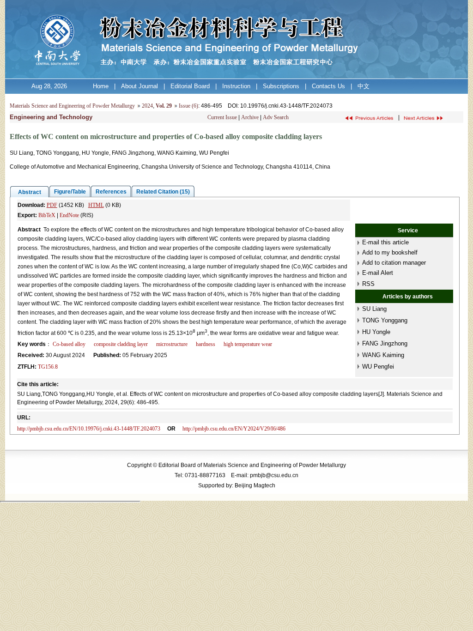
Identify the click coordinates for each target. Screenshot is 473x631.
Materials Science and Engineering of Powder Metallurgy (72, 106)
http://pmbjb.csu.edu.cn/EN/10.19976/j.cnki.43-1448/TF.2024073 (88, 428)
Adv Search (276, 117)
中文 (364, 86)
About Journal (139, 86)
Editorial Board (190, 86)
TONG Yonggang (384, 320)
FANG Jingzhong (384, 343)
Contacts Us (328, 86)
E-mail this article (385, 242)
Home (101, 86)
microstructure (172, 344)
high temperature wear (248, 344)
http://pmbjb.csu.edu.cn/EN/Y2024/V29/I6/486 (233, 428)
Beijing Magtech (255, 485)
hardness (205, 344)
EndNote (69, 215)
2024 (147, 106)
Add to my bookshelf (390, 252)
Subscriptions (281, 86)
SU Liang (374, 308)
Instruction (236, 86)
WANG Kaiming (383, 355)
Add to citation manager (394, 262)
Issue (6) (188, 106)
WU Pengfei (378, 366)
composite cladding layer (121, 344)
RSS (368, 283)
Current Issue (222, 117)
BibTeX (46, 215)
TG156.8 (48, 367)
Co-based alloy (69, 344)
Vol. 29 (164, 106)
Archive (250, 117)
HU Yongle (376, 331)
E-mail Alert (377, 272)
